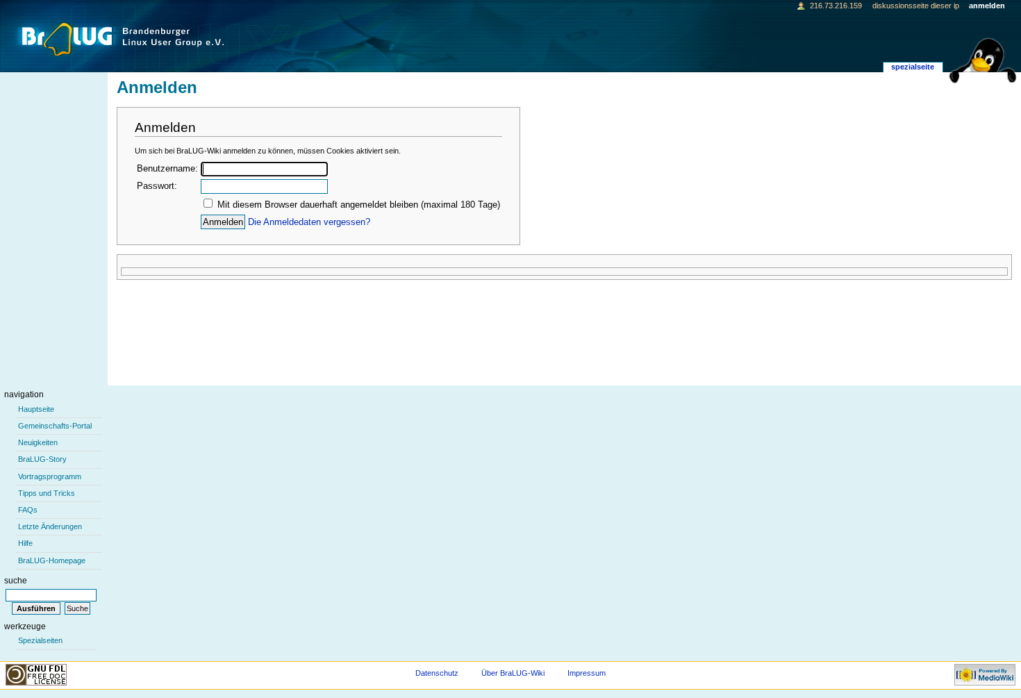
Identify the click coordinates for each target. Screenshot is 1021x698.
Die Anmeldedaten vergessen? (309, 222)
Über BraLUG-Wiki (513, 673)
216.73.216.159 (836, 5)
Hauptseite (36, 409)
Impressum (586, 673)
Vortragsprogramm (49, 476)
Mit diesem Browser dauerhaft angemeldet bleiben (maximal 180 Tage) (358, 205)
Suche (15, 580)
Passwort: (157, 186)
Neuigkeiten (38, 442)
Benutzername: (167, 169)
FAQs (28, 510)
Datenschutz (436, 673)
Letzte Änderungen (50, 526)
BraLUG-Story (42, 459)
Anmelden (987, 5)
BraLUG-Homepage (51, 560)
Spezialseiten (40, 640)
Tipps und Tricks (46, 493)
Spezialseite (912, 67)
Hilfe (25, 543)
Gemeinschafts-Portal (55, 426)
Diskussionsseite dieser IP (915, 5)
